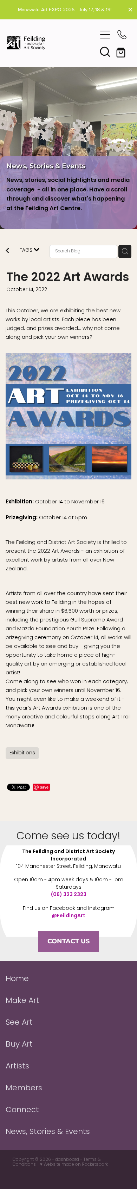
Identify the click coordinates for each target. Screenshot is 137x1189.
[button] (105, 51)
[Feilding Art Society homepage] (52, 43)
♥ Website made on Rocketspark (74, 1164)
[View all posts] (7, 252)
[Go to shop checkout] (121, 51)
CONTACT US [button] (68, 941)
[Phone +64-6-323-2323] (121, 34)
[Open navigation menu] (105, 34)
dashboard (67, 1159)
